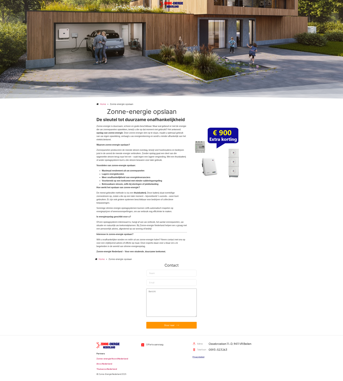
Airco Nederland (104, 363)
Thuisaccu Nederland (106, 369)
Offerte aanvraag (154, 344)
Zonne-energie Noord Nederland (112, 358)
